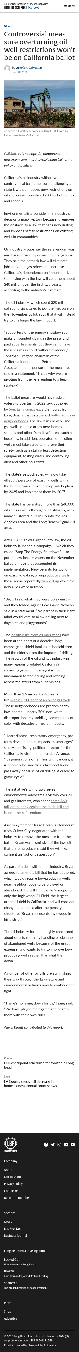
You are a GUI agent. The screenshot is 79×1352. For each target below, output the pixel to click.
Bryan (19, 842)
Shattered (25, 1285)
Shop (7, 1311)
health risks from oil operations (36, 634)
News (8, 26)
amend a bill (30, 872)
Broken (26, 1273)
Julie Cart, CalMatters (29, 67)
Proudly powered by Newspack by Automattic (30, 1345)
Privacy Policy (13, 1184)
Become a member (17, 1198)
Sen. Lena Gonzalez (24, 409)
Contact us (11, 1191)
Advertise (10, 1318)
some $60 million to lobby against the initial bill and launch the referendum (36, 806)
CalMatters (12, 153)
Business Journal (15, 1236)
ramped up (50, 580)
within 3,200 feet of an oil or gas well (40, 699)
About (8, 1170)
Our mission (12, 1177)
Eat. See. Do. (12, 1229)
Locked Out (20, 1262)
